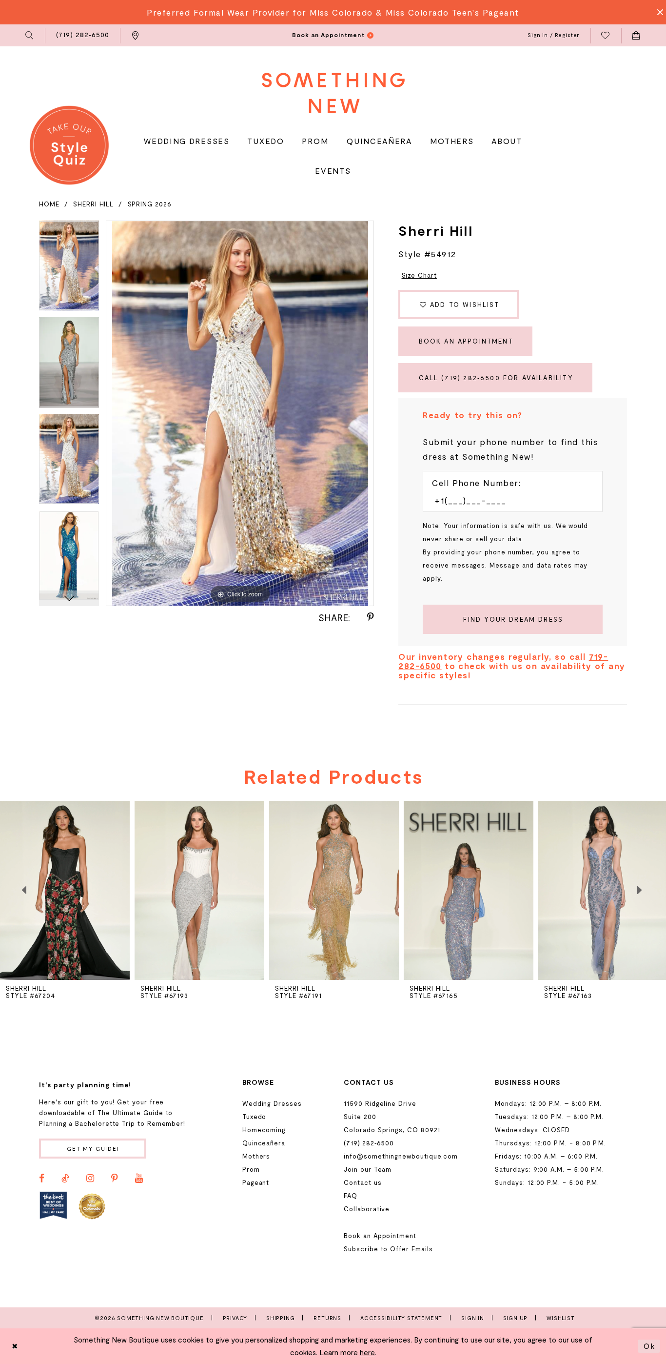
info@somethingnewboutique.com (401, 1156)
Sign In (472, 1318)
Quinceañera (263, 1143)
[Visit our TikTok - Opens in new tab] (65, 1178)
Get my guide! (93, 1148)
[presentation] (65, 890)
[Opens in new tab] (53, 1205)
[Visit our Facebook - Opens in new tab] (41, 1178)
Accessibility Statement (401, 1318)
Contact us (362, 1182)
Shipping (280, 1318)
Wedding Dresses (272, 1103)
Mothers (256, 1156)
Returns (327, 1318)
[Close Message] (657, 12)
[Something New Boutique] (333, 93)
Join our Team (368, 1169)
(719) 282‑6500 (369, 1143)
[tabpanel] (69, 269)
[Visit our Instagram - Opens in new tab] (90, 1178)
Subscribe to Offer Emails (388, 1249)
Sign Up (515, 1318)
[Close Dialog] (15, 1346)
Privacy (235, 1318)
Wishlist (560, 1318)
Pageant (256, 1182)
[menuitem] (30, 35)
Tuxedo (254, 1116)
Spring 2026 (150, 204)
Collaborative (367, 1209)
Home (49, 204)
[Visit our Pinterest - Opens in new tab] (114, 1178)
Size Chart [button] (419, 275)
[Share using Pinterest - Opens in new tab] (370, 617)
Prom (251, 1169)
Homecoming (264, 1130)
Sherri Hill (93, 204)
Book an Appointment (466, 341)
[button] (30, 35)
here (367, 1352)
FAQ (350, 1196)
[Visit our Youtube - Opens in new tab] (139, 1178)
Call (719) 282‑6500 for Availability (496, 378)
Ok (649, 1346)
